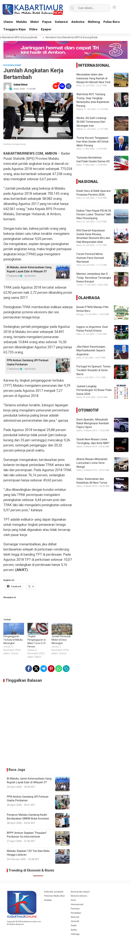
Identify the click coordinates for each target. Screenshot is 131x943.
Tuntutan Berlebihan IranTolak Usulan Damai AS (93, 159)
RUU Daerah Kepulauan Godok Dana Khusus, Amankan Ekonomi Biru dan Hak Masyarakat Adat (93, 236)
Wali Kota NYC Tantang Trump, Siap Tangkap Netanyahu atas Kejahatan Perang (92, 100)
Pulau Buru (111, 22)
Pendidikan (76, 913)
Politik (73, 925)
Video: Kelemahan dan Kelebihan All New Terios (91, 481)
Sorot (73, 900)
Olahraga (75, 934)
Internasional (77, 904)
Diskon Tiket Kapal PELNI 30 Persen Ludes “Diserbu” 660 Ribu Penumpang (93, 214)
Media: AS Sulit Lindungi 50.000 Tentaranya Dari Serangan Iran (91, 122)
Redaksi (48, 900)
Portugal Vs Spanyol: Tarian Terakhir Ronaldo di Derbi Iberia (93, 370)
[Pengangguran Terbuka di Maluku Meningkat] (13, 629)
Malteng (94, 22)
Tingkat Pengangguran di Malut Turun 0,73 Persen (36, 641)
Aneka (74, 929)
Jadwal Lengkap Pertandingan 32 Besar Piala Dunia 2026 (94, 390)
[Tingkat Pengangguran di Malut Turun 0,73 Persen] (37, 629)
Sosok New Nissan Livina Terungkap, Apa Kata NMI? (92, 441)
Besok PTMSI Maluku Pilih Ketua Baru (92, 309)
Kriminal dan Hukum (80, 891)
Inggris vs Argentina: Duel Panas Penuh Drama (92, 329)
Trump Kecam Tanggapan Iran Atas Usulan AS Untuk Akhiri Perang (92, 142)
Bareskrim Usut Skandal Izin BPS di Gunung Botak (66, 37)
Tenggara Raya (14, 29)
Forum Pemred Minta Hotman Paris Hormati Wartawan (90, 258)
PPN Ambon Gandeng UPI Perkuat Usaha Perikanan (27, 362)
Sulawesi (61, 22)
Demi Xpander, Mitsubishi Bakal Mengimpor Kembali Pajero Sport (92, 423)
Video (33, 29)
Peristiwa (75, 908)
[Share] (68, 86)
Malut (34, 22)
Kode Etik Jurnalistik (53, 891)
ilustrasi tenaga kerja (14, 144)
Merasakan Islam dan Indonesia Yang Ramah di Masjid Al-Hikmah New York (93, 78)
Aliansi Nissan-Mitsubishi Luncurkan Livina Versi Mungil (91, 463)
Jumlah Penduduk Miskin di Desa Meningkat (61, 640)
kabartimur (21, 85)
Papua (46, 22)
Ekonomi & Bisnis (79, 895)
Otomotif (75, 921)
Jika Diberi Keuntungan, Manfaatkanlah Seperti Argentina (91, 350)
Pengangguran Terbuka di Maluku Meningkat (13, 640)
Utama (8, 22)
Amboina (77, 22)
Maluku (21, 22)
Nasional (75, 917)
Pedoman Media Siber (54, 895)
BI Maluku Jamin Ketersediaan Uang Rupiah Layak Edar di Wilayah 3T (29, 269)
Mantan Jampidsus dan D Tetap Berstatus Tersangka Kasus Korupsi (93, 278)
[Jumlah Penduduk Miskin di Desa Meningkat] (62, 629)
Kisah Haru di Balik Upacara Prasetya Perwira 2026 (93, 193)
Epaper (46, 29)
